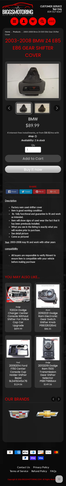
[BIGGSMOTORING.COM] (18, 9)
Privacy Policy (41, 467)
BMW (33, 119)
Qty (33, 145)
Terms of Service (19, 471)
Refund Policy (39, 471)
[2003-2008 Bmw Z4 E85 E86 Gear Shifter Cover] (23, 108)
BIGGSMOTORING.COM (32, 479)
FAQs (53, 471)
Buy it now (33, 169)
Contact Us (23, 467)
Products (17, 32)
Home (7, 32)
